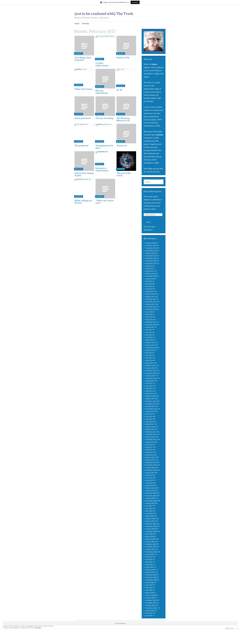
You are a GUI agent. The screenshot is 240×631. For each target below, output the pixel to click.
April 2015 (149, 337)
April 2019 (149, 268)
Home (77, 23)
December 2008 (151, 524)
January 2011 (150, 460)
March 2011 (150, 455)
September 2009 (151, 501)
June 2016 (149, 312)
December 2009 (151, 493)
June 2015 (149, 332)
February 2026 (150, 243)
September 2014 (151, 347)
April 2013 (149, 391)
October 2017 (150, 304)
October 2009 (150, 498)
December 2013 (151, 370)
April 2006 (149, 590)
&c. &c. (120, 90)
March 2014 (150, 363)
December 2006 (151, 575)
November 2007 (151, 546)
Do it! (148, 222)
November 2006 (151, 577)
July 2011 (149, 444)
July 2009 (149, 506)
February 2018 (150, 294)
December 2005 (151, 600)
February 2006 (150, 595)
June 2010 (149, 478)
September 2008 (151, 531)
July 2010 (149, 475)
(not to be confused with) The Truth (104, 14)
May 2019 (149, 266)
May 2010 (149, 480)
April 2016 (149, 317)
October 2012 (150, 406)
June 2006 (149, 585)
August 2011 (150, 442)
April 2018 (149, 289)
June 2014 (149, 355)
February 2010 (150, 488)
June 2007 (149, 559)
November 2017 (151, 301)
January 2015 (150, 345)
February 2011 (150, 457)
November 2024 (151, 245)
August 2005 (150, 610)
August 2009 (150, 503)
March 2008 (150, 536)
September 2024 (151, 248)
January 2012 (150, 429)
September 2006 (151, 580)
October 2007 (150, 549)
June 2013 (149, 386)
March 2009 (150, 516)
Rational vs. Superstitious (102, 169)
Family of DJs (123, 57)
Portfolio (85, 23)
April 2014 (149, 360)
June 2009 (149, 508)
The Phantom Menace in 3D (123, 119)
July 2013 (149, 383)
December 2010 (151, 462)
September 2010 (151, 470)
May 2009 (149, 511)
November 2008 (151, 526)
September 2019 (151, 263)
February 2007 (150, 569)
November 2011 (151, 434)
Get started (135, 2)
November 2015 (151, 322)
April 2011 (149, 452)
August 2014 (150, 350)
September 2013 (151, 378)
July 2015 (149, 330)
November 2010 (151, 465)
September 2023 (151, 250)
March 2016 (150, 319)
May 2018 (149, 286)
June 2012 (149, 416)
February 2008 (150, 539)
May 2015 (149, 335)
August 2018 (150, 279)
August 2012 (150, 411)
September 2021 (151, 258)
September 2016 (151, 309)
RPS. (151, 101)
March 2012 (150, 424)
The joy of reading (104, 118)
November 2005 (151, 603)
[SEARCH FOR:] (153, 181)
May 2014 (149, 358)
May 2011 (149, 449)
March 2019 (150, 271)
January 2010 (150, 490)
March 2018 (150, 291)
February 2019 (150, 273)
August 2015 (150, 327)
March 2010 (150, 485)
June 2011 (149, 447)
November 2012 (151, 404)
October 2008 (150, 529)
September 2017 (151, 307)
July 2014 (149, 353)
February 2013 (150, 396)
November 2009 (151, 495)
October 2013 (150, 376)
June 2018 (149, 284)
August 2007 (150, 554)
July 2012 (149, 414)
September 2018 (151, 276)
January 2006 (150, 598)
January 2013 (150, 398)
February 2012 (150, 427)
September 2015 (151, 324)
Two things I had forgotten (83, 58)
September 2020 (151, 261)
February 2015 (150, 342)
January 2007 (150, 572)
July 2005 (149, 613)
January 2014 (150, 368)
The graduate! (81, 145)
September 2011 (151, 439)
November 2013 (151, 373)
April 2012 (149, 421)
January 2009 (150, 521)
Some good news (83, 118)
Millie (157, 73)
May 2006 (149, 587)
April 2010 (149, 483)
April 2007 (149, 564)
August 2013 (150, 381)
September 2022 (151, 256)
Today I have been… (84, 89)
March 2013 (150, 393)
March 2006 (150, 592)
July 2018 (149, 281)
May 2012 (149, 419)
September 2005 (151, 608)
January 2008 (150, 541)
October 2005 (150, 605)
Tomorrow (122, 145)
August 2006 (150, 582)
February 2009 (150, 518)
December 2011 (151, 432)
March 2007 (150, 567)
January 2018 (150, 296)
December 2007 (151, 544)
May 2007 (149, 562)
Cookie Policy (37, 627)
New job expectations (102, 91)
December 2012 (151, 401)
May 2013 (149, 388)
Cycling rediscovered (102, 64)
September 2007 (151, 552)
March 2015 (150, 340)
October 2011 (150, 437)
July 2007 (149, 557)
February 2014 (150, 365)
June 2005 (149, 615)
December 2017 (151, 299)
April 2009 (149, 513)
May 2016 (149, 314)
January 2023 (150, 253)
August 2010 (150, 472)
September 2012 (151, 409)
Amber (146, 76)
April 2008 (149, 534)
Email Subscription (153, 191)
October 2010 (150, 467)
